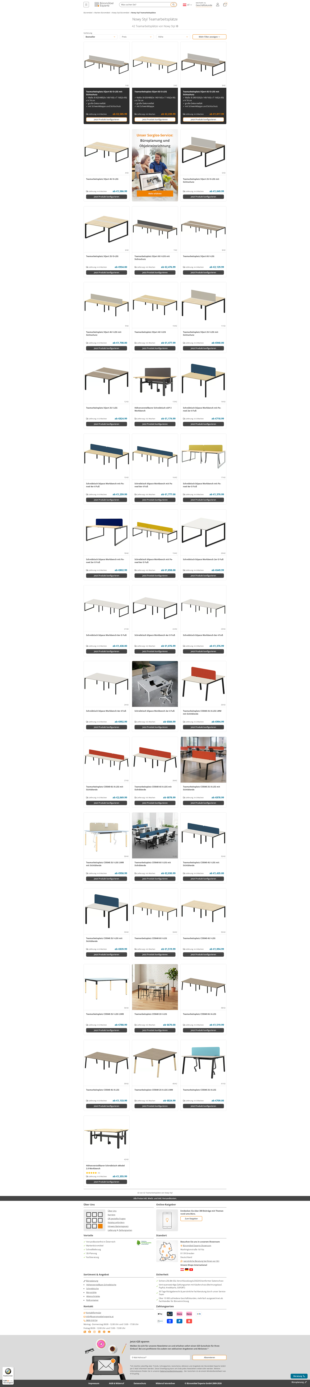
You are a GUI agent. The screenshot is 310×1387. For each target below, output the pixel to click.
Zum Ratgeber (191, 1218)
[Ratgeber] (85, 1332)
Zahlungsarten (125, 1230)
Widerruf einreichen (165, 1383)
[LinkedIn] (99, 1332)
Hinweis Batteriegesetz (118, 1226)
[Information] (177, 26)
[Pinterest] (104, 1332)
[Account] (217, 4)
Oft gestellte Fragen (117, 1218)
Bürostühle (91, 1292)
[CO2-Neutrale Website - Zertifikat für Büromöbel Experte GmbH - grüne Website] (144, 1242)
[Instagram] (94, 1332)
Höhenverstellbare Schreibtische (101, 1284)
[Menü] (86, 4)
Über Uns (112, 1211)
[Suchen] (173, 5)
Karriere (111, 1214)
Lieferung (112, 1230)
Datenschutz (140, 1383)
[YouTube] (109, 1332)
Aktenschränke (93, 1296)
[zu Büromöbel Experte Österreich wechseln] (182, 1269)
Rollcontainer (92, 1300)
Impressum (93, 1383)
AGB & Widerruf (116, 1383)
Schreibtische (92, 1288)
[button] (148, 4)
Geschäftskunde (204, 5)
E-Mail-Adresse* (139, 1357)
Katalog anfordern (116, 1222)
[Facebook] (89, 1332)
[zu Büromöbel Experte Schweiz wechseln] (191, 1269)
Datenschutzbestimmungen (171, 1371)
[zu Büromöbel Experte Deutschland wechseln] (186, 1269)
